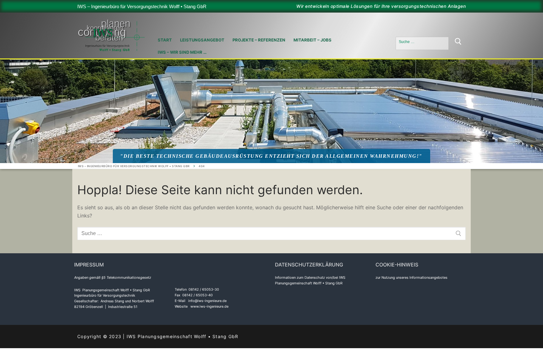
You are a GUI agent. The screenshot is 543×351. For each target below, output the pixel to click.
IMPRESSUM (89, 264)
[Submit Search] (458, 43)
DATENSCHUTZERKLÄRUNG (309, 264)
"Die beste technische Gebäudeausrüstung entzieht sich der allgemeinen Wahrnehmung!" (271, 156)
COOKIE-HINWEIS (397, 264)
